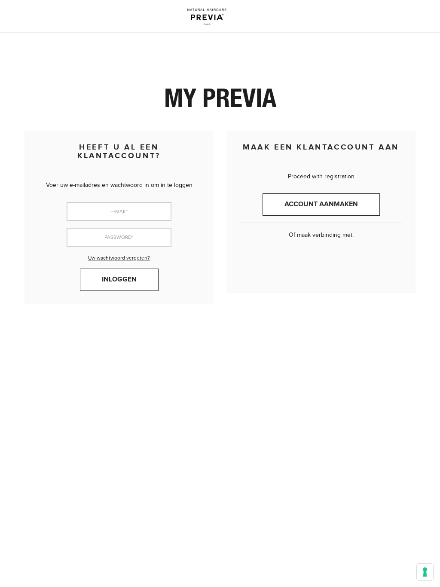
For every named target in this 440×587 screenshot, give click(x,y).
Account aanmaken (321, 204)
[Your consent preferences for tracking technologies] (425, 572)
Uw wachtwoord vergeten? (119, 258)
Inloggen (119, 279)
